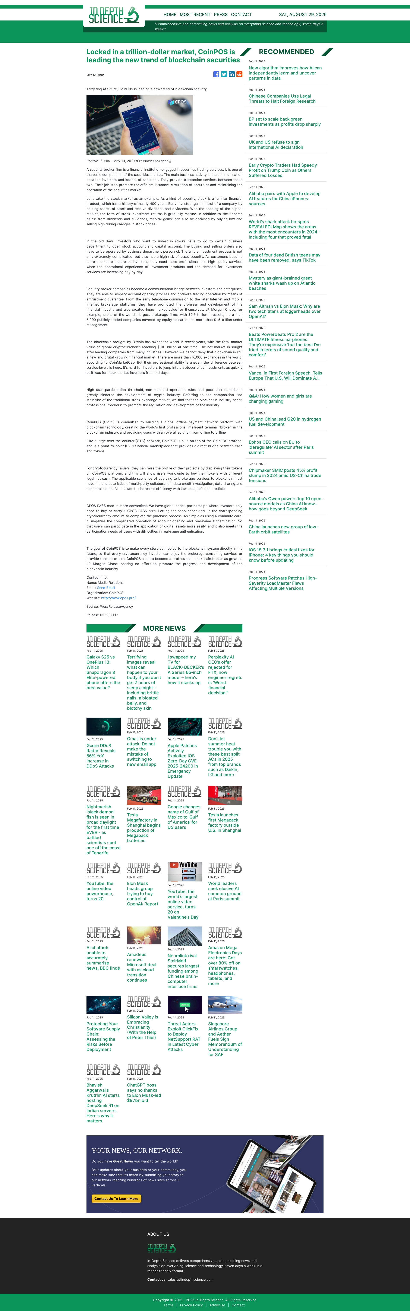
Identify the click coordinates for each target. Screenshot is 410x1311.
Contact (238, 1305)
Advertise (217, 1305)
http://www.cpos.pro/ (118, 598)
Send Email (106, 588)
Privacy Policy (191, 1305)
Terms (168, 1305)
